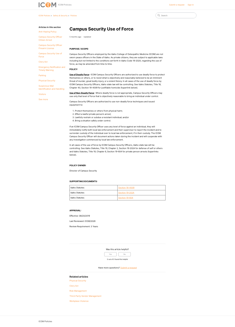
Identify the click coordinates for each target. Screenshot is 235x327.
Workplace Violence (79, 301)
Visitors (42, 94)
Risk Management (78, 291)
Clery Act (43, 61)
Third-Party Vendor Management (85, 296)
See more (43, 99)
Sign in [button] (191, 5)
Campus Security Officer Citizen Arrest (50, 38)
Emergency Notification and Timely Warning (52, 69)
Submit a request (176, 5)
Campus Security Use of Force (50, 55)
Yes (110, 254)
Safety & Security (60, 15)
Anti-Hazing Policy (47, 31)
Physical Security (47, 80)
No (124, 254)
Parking (42, 75)
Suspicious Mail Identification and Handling (51, 87)
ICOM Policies (44, 15)
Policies (73, 15)
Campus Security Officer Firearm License (50, 47)
